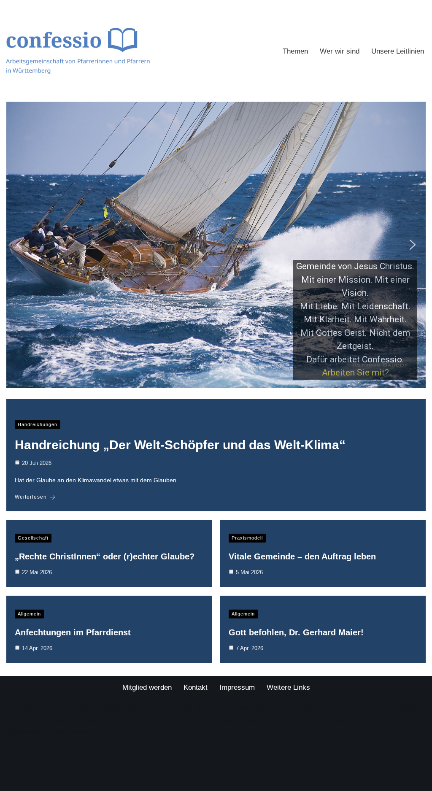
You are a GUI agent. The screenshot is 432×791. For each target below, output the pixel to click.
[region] (216, 245)
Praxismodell (247, 537)
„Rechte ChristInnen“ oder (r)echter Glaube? (104, 556)
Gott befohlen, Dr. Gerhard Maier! (296, 632)
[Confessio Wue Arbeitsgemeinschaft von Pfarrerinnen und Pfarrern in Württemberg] (77, 51)
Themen (295, 51)
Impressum (237, 687)
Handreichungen (37, 424)
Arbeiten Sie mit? (355, 372)
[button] (19, 244)
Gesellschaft (33, 537)
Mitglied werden (147, 687)
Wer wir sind (339, 51)
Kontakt (196, 687)
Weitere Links (288, 687)
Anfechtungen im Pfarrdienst (73, 632)
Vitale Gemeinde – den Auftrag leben (302, 556)
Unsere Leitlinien (397, 51)
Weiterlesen (31, 497)
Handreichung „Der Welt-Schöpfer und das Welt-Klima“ (180, 445)
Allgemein (29, 613)
